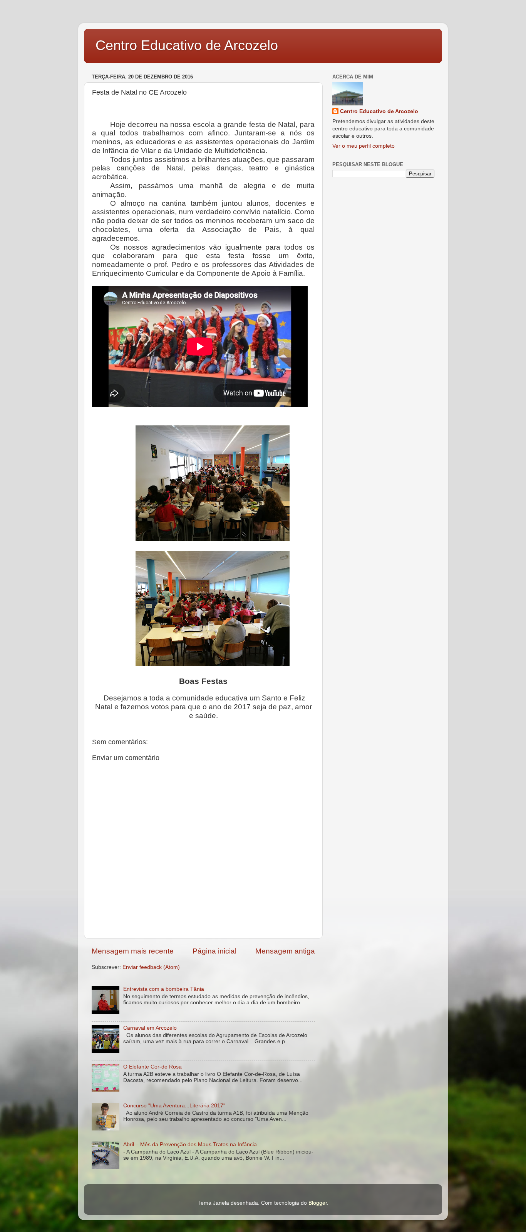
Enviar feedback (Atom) (151, 967)
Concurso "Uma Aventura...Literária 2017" (174, 1106)
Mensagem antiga (285, 951)
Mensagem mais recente (133, 951)
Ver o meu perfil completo (363, 146)
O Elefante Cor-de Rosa (152, 1067)
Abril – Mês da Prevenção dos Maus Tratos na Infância (190, 1144)
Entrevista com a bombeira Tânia (163, 989)
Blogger (317, 1203)
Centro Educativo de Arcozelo (186, 45)
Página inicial (214, 951)
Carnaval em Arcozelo (150, 1028)
